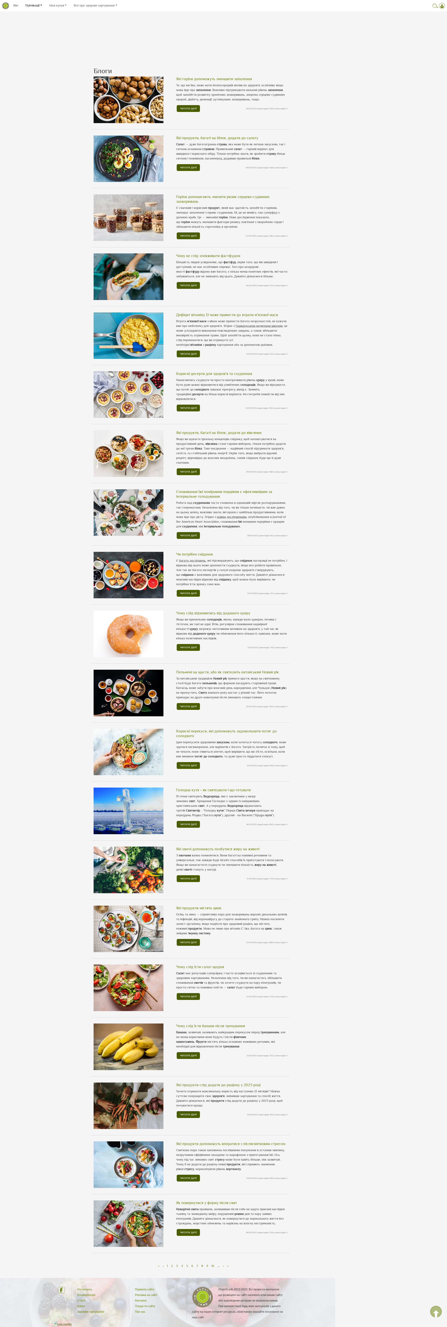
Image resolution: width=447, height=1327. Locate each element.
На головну (84, 1289)
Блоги (81, 1306)
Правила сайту (144, 1289)
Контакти (140, 1300)
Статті (81, 1300)
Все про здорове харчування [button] (94, 5)
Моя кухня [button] (56, 5)
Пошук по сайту (145, 1306)
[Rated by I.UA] (63, 1323)
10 (212, 1266)
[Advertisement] (223, 36)
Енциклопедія (86, 1294)
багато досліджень (192, 560)
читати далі (188, 108)
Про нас (140, 1311)
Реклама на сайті (146, 1294)
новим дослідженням (232, 517)
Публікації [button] (32, 5)
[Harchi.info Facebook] (62, 1290)
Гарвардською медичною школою (259, 326)
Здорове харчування (90, 1311)
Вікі (15, 5)
